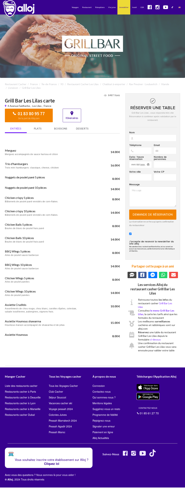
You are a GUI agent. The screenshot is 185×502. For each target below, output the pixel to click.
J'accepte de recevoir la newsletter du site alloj (151, 242)
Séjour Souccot (57, 397)
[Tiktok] (153, 454)
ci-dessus (155, 339)
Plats (38, 128)
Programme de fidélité (105, 415)
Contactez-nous (101, 391)
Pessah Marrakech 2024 (63, 420)
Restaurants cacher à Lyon (20, 403)
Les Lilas (37, 105)
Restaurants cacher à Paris (20, 391)
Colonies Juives (58, 415)
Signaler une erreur (103, 426)
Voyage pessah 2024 (61, 409)
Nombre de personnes (160, 158)
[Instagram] (133, 454)
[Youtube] (142, 454)
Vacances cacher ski (60, 403)
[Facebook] (125, 454)
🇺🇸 (179, 7)
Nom (132, 132)
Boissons (60, 128)
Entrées (15, 128)
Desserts (82, 128)
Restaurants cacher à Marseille (22, 409)
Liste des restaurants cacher (21, 386)
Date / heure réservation (136, 158)
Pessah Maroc (57, 432)
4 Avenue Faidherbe (19, 105)
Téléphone (135, 145)
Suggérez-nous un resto (106, 409)
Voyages (75, 7)
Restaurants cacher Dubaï (20, 415)
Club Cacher (56, 391)
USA (142, 7)
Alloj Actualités (100, 438)
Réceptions (100, 7)
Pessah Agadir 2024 (60, 426)
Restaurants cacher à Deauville (23, 397)
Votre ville (135, 172)
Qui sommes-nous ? (104, 397)
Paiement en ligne (102, 432)
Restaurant (87, 7)
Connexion (98, 386)
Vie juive (112, 7)
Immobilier (123, 7)
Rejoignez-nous (101, 420)
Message (134, 184)
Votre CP (159, 172)
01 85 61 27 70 (149, 410)
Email (157, 145)
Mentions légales (102, 403)
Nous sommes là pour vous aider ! (56, 475)
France (47, 105)
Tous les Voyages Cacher (63, 386)
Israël (134, 7)
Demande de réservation (153, 214)
